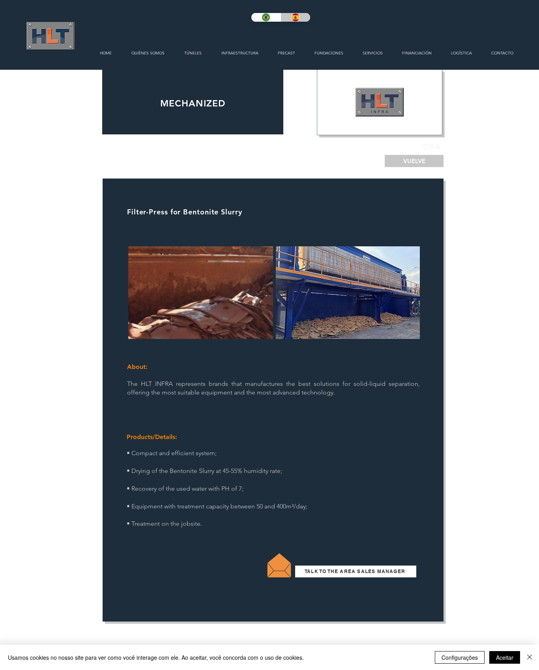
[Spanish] (295, 17)
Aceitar (504, 657)
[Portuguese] (266, 17)
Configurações (460, 657)
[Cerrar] (529, 657)
